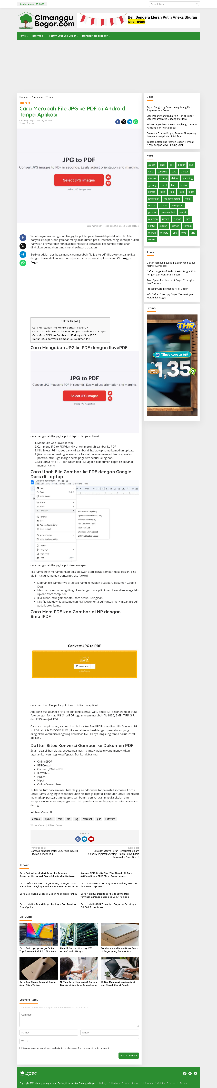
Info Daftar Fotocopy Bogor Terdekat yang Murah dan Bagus (170, 296)
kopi (172, 192)
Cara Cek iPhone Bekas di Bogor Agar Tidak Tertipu (48, 893)
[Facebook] (78, 839)
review (165, 219)
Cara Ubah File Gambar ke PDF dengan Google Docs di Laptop (70, 331)
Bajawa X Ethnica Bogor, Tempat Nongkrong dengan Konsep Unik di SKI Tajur (171, 135)
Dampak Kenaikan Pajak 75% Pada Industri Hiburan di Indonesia (54, 850)
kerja (162, 192)
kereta (151, 192)
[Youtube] (91, 839)
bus (191, 164)
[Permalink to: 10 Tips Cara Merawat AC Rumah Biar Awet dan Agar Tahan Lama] (79, 967)
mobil (188, 198)
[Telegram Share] (129, 121)
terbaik (152, 232)
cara (60, 818)
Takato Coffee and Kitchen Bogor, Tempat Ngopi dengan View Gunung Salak (170, 143)
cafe (150, 171)
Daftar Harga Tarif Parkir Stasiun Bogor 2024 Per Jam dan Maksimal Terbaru (171, 273)
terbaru (164, 232)
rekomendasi (168, 212)
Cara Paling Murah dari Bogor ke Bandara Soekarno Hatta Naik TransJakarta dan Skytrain (47, 874)
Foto (124, 1083)
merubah (88, 818)
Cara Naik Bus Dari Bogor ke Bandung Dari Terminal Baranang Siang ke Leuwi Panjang (105, 895)
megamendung (172, 198)
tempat (188, 225)
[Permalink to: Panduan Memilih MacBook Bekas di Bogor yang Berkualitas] (120, 934)
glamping (188, 178)
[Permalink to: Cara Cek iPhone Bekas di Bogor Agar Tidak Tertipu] (38, 967)
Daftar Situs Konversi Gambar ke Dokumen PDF (61, 338)
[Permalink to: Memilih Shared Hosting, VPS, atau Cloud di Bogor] (79, 934)
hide (76, 321)
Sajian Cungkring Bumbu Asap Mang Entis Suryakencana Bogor (169, 109)
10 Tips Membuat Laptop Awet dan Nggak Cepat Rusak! (118, 983)
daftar (174, 178)
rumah (177, 219)
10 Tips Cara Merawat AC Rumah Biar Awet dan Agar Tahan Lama (78, 983)
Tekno (22, 123)
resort (183, 212)
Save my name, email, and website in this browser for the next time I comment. (66, 1048)
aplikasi (49, 818)
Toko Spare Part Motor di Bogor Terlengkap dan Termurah (171, 282)
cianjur (184, 171)
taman (175, 225)
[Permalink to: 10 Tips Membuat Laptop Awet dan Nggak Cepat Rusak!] (120, 967)
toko (183, 232)
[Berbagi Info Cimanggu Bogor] (46, 19)
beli (172, 164)
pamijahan (177, 205)
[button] (197, 4)
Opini (160, 1083)
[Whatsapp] (135, 121)
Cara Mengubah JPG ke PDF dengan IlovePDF (60, 327)
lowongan (153, 198)
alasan (151, 164)
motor (151, 205)
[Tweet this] (123, 121)
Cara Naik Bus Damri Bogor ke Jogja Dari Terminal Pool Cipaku (47, 905)
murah (163, 205)
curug (164, 178)
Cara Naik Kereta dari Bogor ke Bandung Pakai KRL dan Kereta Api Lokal (110, 885)
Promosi (171, 1083)
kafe (173, 185)
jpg (76, 818)
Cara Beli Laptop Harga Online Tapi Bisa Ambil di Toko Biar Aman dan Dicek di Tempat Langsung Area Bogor (38, 950)
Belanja (103, 1083)
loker (191, 192)
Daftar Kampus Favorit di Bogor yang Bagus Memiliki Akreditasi (171, 264)
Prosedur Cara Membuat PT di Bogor (167, 288)
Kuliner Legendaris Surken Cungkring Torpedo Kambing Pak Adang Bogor (172, 126)
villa (193, 232)
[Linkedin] (84, 839)
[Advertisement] (108, 65)
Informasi (148, 1083)
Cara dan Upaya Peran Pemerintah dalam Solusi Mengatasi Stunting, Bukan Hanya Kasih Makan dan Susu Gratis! (113, 852)
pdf (99, 818)
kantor (184, 185)
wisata (151, 239)
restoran (153, 219)
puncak (152, 212)
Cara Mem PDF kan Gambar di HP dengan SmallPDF (64, 335)
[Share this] (117, 121)
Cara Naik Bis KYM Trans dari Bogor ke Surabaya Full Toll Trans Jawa (108, 905)
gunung (152, 185)
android (24, 103)
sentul (151, 225)
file (68, 818)
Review (183, 1083)
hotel (164, 185)
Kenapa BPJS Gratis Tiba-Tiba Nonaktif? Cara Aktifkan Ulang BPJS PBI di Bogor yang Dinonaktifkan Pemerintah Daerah (106, 875)
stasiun (163, 225)
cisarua (152, 178)
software (110, 818)
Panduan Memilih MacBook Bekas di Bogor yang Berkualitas (120, 950)
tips (175, 232)
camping (162, 171)
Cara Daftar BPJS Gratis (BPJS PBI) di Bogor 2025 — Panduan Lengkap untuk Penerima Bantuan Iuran (48, 885)
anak (162, 164)
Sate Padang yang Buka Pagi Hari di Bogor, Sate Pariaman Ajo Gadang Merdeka (170, 117)
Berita (114, 1083)
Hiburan (135, 1083)
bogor (181, 164)
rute (188, 219)
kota (181, 192)
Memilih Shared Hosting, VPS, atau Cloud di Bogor (76, 950)
